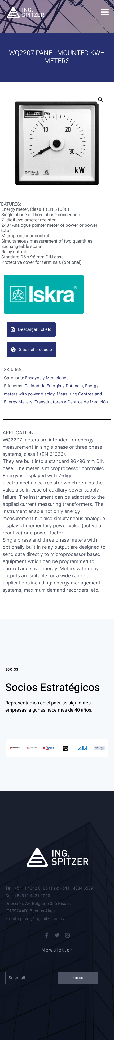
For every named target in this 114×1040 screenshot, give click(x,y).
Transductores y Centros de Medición (71, 401)
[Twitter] (57, 935)
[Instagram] (67, 935)
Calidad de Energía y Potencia (53, 385)
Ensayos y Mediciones (46, 377)
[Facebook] (46, 935)
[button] (100, 100)
